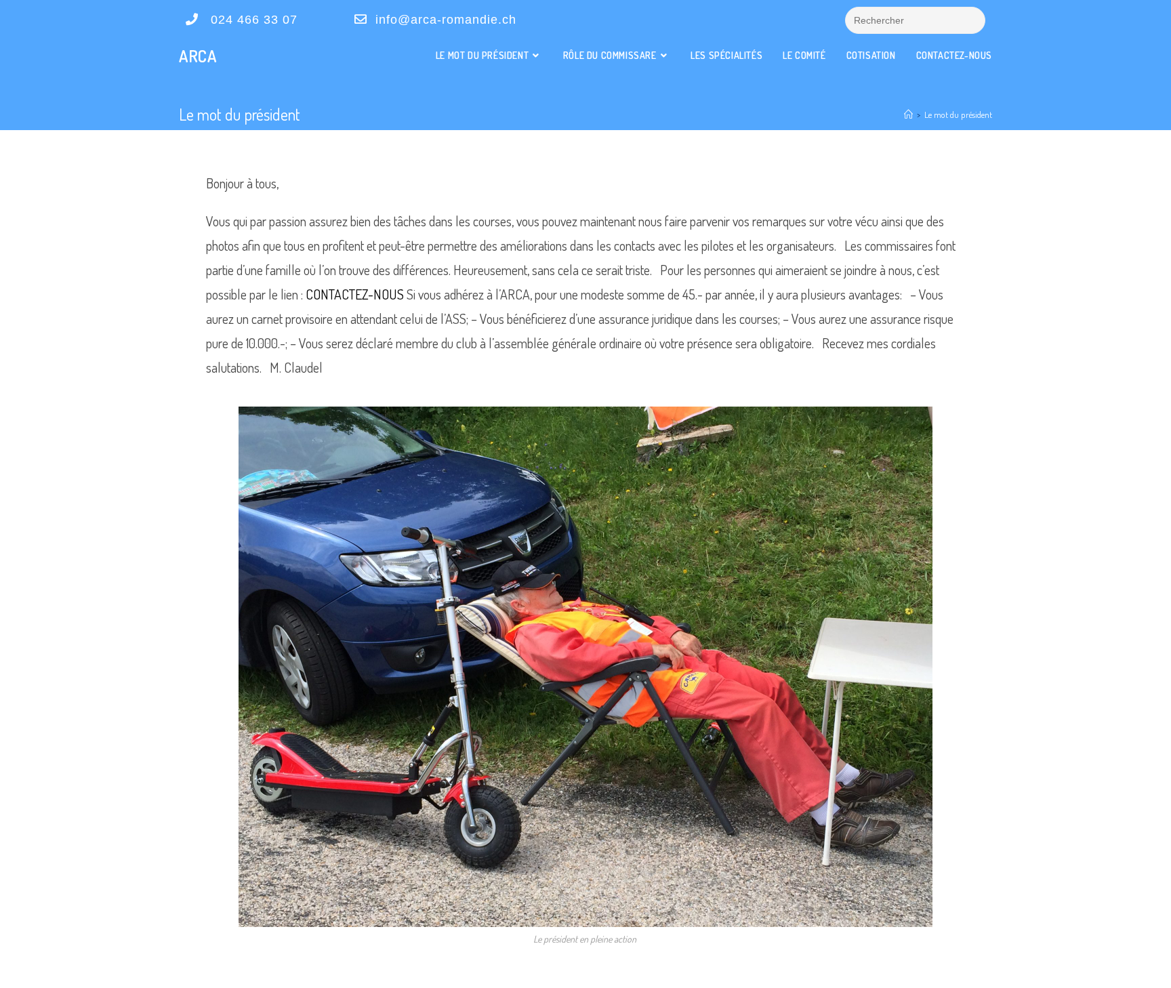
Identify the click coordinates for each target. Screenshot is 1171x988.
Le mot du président (958, 114)
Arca (197, 55)
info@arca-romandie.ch (443, 19)
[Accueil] (908, 114)
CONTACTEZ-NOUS (353, 294)
